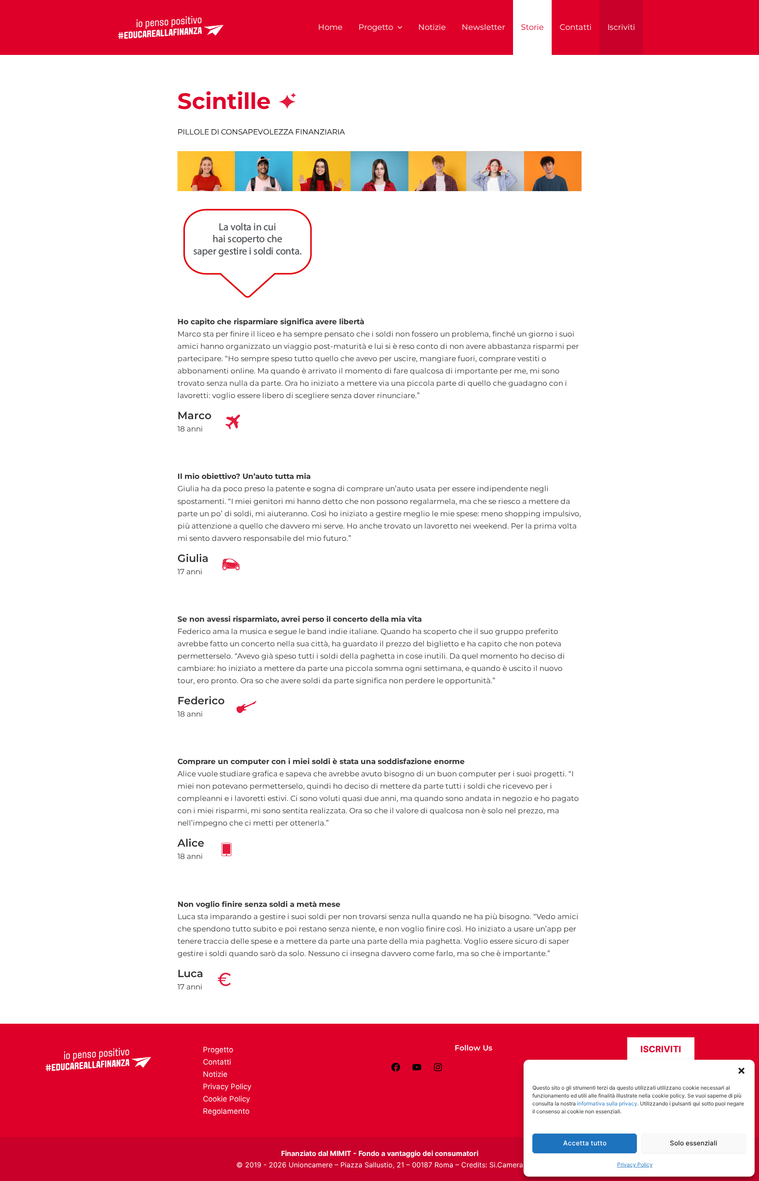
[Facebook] (395, 1069)
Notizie (432, 27)
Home (330, 27)
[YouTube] (417, 1069)
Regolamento (226, 1111)
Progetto (375, 27)
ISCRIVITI (660, 1049)
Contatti (576, 27)
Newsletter (483, 27)
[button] (741, 1070)
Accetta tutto (585, 1143)
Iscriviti (621, 27)
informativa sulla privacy (607, 1103)
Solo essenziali (693, 1143)
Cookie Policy (226, 1098)
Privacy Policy (635, 1164)
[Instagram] (438, 1069)
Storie (532, 27)
